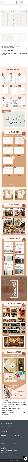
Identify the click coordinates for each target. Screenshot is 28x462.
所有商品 (6, 46)
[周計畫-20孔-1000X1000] (14, 18)
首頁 (2, 46)
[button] (26, 2)
